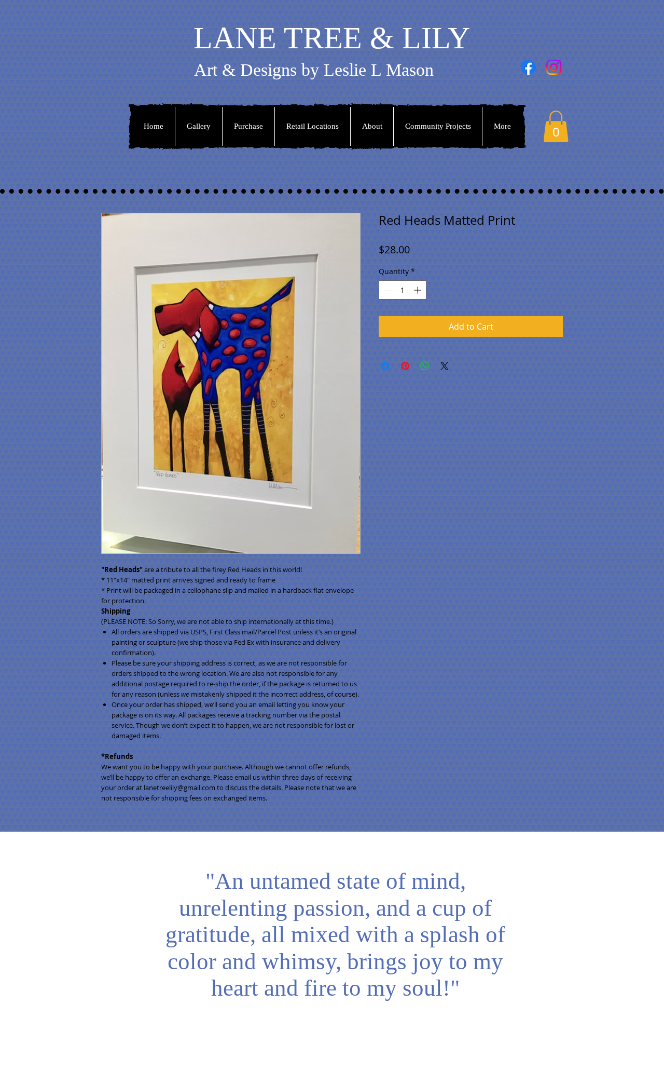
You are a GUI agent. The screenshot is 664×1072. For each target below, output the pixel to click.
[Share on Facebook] (385, 366)
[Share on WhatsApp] (425, 366)
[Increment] (418, 290)
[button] (556, 126)
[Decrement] (386, 290)
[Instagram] (554, 67)
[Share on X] (444, 366)
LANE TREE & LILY (331, 38)
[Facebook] (528, 67)
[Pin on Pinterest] (405, 366)
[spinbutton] (402, 290)
